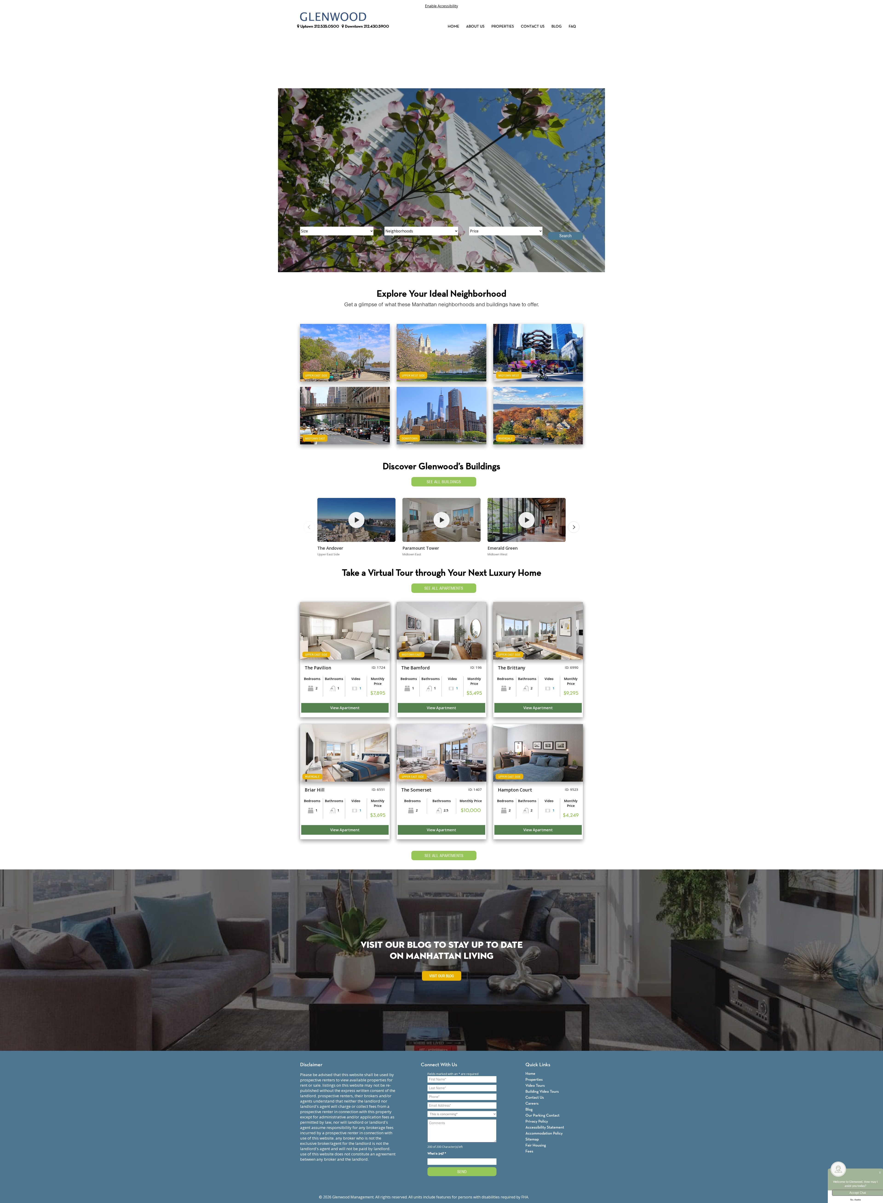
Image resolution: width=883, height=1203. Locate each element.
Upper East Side (316, 375)
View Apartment (345, 707)
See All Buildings (444, 481)
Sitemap (532, 1139)
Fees (529, 1151)
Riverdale (505, 438)
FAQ (572, 26)
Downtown (366, 26)
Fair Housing (535, 1145)
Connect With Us (439, 1065)
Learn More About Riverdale (538, 411)
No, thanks (855, 1200)
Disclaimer (311, 1065)
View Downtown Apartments (441, 423)
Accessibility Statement (544, 1127)
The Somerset (416, 790)
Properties (502, 26)
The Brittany (511, 668)
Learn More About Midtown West (538, 348)
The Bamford (415, 668)
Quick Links (537, 1065)
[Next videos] (573, 527)
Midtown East (315, 438)
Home (453, 26)
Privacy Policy (536, 1121)
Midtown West (508, 375)
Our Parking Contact (542, 1115)
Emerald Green (502, 548)
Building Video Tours (542, 1091)
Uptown (319, 26)
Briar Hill (314, 790)
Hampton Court (515, 790)
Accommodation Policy (544, 1133)
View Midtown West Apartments (538, 360)
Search (565, 235)
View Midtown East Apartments (344, 423)
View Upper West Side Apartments (441, 360)
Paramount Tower (420, 548)
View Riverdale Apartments (538, 423)
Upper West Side (413, 375)
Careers (532, 1103)
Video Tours (535, 1085)
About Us (475, 26)
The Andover (330, 548)
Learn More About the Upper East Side (345, 348)
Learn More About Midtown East (345, 411)
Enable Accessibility (441, 6)
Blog (556, 26)
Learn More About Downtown (441, 411)
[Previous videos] (309, 527)
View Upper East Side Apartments (345, 360)
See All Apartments (443, 588)
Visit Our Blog (441, 976)
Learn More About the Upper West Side (441, 348)
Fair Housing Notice (547, 1197)
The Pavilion (318, 668)
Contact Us (533, 26)
